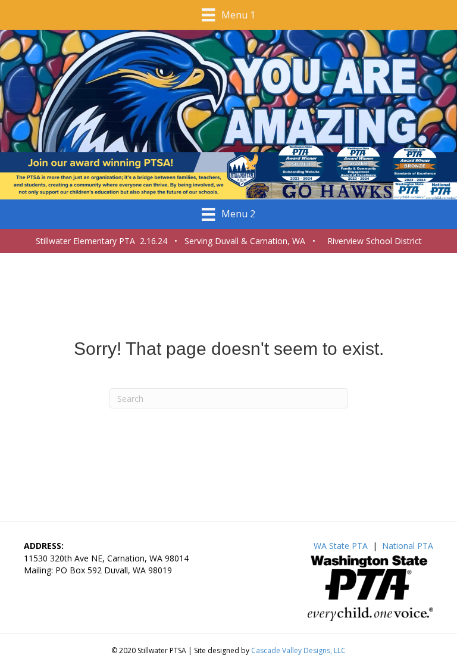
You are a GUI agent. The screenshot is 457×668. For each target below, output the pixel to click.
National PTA (407, 545)
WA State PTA (341, 545)
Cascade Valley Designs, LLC (298, 650)
